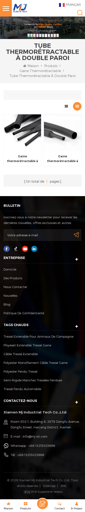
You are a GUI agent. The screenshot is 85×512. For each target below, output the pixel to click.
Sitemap (49, 486)
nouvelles (10, 295)
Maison (33, 66)
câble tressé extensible (21, 354)
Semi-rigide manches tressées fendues (33, 380)
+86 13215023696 (42, 445)
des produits (13, 278)
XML (63, 486)
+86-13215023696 (30, 455)
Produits (50, 66)
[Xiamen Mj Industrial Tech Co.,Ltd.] (20, 8)
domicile (10, 269)
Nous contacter (15, 287)
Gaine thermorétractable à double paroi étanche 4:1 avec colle (62, 159)
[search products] (80, 12)
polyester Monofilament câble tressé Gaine (36, 363)
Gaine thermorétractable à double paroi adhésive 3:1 (22, 159)
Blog (7, 304)
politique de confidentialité (24, 313)
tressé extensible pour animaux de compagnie (38, 336)
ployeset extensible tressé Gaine (27, 345)
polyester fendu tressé (20, 371)
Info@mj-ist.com (35, 436)
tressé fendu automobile (22, 389)
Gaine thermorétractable (40, 71)
